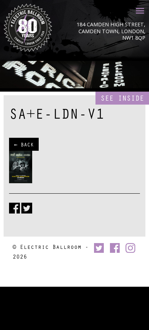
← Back (24, 144)
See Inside (122, 98)
